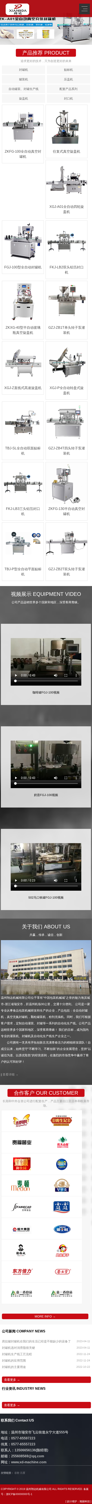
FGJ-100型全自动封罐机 (23, 267)
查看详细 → (10, 1074)
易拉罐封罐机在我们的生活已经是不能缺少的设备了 (36, 1341)
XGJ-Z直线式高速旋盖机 (23, 388)
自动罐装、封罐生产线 (24, 89)
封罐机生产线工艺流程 (17, 1354)
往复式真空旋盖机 (66, 151)
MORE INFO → (45, 1316)
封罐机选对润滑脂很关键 (18, 1347)
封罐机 (23, 69)
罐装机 (23, 79)
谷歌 (16, 1472)
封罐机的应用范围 (14, 1360)
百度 (22, 1472)
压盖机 (68, 79)
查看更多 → (12, 1379)
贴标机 (68, 69)
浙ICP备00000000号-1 (19, 1494)
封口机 (68, 98)
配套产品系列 (68, 89)
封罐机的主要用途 (14, 1367)
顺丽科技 (85, 1501)
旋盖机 (23, 98)
